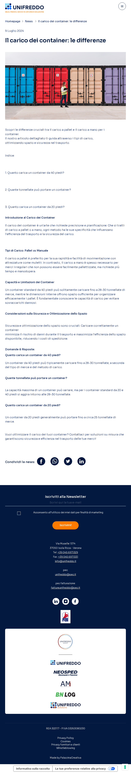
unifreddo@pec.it (65, 574)
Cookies (66, 741)
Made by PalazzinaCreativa (65, 757)
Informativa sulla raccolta (33, 768)
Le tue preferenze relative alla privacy (80, 768)
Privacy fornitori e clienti (65, 744)
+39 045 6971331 (68, 556)
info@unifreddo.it (65, 561)
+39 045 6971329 (68, 552)
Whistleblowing (65, 748)
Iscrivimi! (66, 525)
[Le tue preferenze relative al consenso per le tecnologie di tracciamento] (125, 767)
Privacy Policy (65, 738)
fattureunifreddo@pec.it (65, 587)
